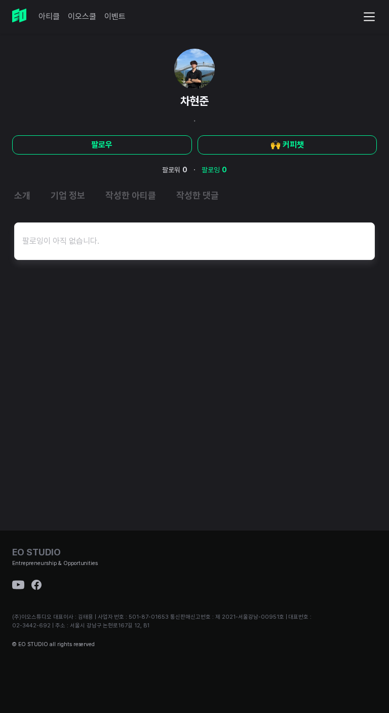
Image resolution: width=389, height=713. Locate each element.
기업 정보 (68, 195)
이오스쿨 (82, 16)
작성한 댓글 (197, 195)
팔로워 (174, 170)
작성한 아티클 (130, 195)
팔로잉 (214, 170)
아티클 (49, 16)
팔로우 (101, 144)
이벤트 (115, 16)
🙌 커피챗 (287, 144)
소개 (22, 195)
